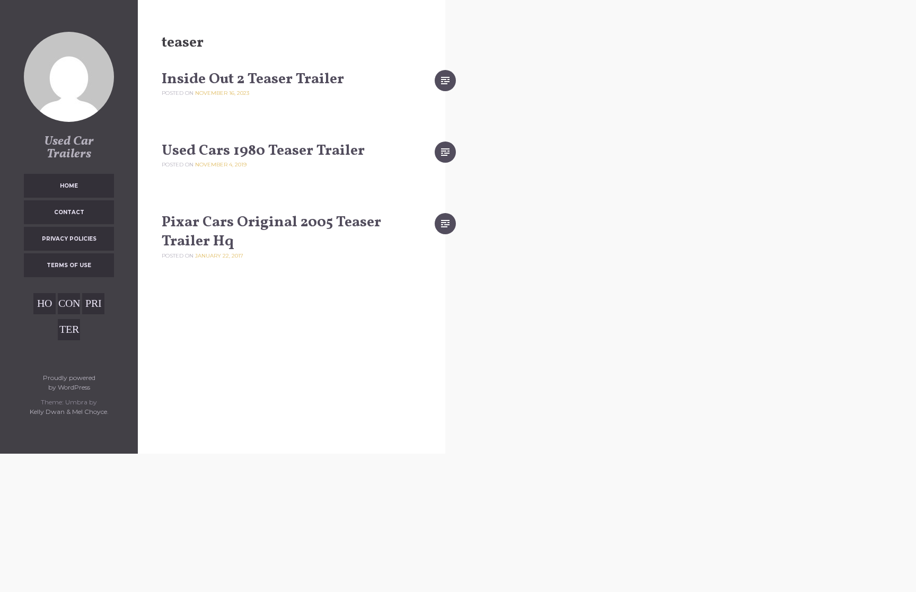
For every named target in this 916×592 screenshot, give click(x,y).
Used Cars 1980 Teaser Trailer (263, 150)
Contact (69, 212)
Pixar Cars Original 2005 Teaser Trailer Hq (271, 232)
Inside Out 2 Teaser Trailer (253, 79)
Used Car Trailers (69, 147)
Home (69, 185)
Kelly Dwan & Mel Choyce (68, 412)
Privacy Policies (69, 238)
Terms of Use (69, 265)
